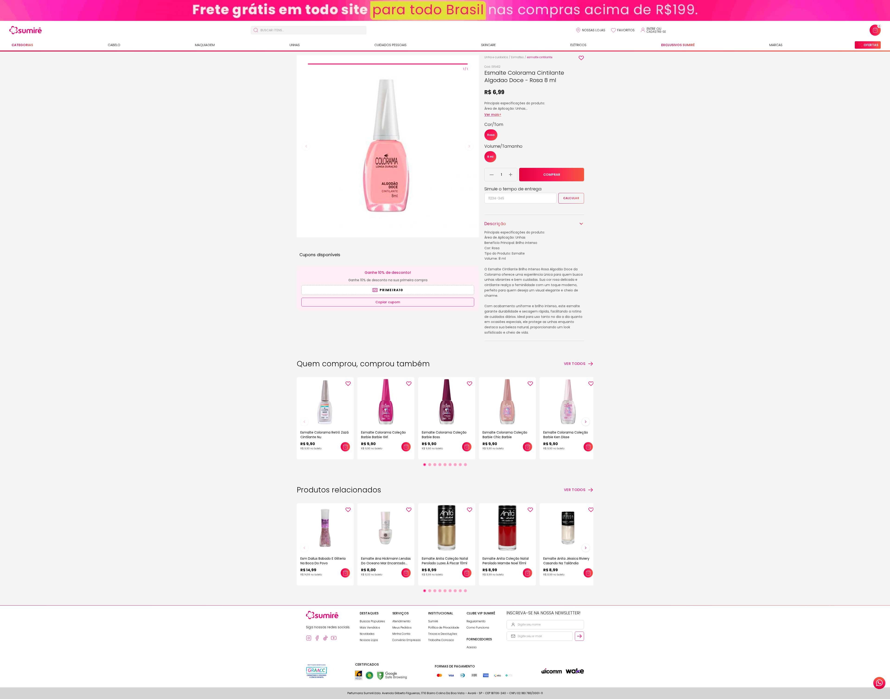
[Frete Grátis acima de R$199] (445, 10)
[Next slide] (469, 146)
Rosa (491, 135)
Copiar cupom (387, 302)
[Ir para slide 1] (424, 464)
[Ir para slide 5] (445, 464)
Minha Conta (401, 634)
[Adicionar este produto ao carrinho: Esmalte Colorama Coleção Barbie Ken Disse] (588, 446)
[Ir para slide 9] (465, 464)
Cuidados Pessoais (390, 45)
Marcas (775, 45)
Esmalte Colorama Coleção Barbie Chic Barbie (505, 434)
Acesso (472, 647)
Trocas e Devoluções (442, 634)
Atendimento (401, 621)
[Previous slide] (306, 146)
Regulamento (476, 621)
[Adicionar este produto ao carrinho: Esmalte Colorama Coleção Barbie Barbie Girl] (406, 446)
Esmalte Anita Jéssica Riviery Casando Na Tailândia (566, 560)
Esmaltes (517, 57)
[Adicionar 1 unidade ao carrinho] (510, 174)
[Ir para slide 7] (455, 464)
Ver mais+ (492, 114)
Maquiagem (205, 45)
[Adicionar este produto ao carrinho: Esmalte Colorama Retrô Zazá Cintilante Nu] (345, 446)
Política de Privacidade (443, 627)
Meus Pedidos (402, 627)
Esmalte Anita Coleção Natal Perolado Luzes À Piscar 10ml (445, 560)
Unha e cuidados (496, 57)
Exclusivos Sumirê (678, 45)
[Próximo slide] (586, 422)
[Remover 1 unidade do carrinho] (492, 174)
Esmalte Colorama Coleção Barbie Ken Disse (565, 434)
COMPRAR (551, 174)
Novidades (367, 634)
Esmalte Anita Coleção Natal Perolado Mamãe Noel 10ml (506, 560)
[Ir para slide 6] (450, 464)
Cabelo (114, 45)
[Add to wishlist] (581, 58)
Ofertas (871, 45)
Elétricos (578, 45)
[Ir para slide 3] (434, 464)
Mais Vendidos (370, 627)
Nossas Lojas (593, 30)
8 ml (490, 157)
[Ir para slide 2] (429, 464)
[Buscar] (256, 30)
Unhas (294, 45)
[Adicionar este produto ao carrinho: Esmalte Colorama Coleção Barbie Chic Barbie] (527, 446)
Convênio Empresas (406, 640)
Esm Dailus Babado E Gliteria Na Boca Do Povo (323, 560)
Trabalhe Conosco (441, 640)
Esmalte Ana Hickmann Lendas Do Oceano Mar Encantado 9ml (386, 563)
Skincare (488, 45)
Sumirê (433, 621)
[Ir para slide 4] (440, 464)
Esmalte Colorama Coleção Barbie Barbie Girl (383, 434)
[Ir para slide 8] (460, 464)
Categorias (22, 45)
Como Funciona (478, 627)
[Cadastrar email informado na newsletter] (579, 636)
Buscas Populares (372, 621)
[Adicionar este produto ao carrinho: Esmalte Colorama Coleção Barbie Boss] (466, 446)
